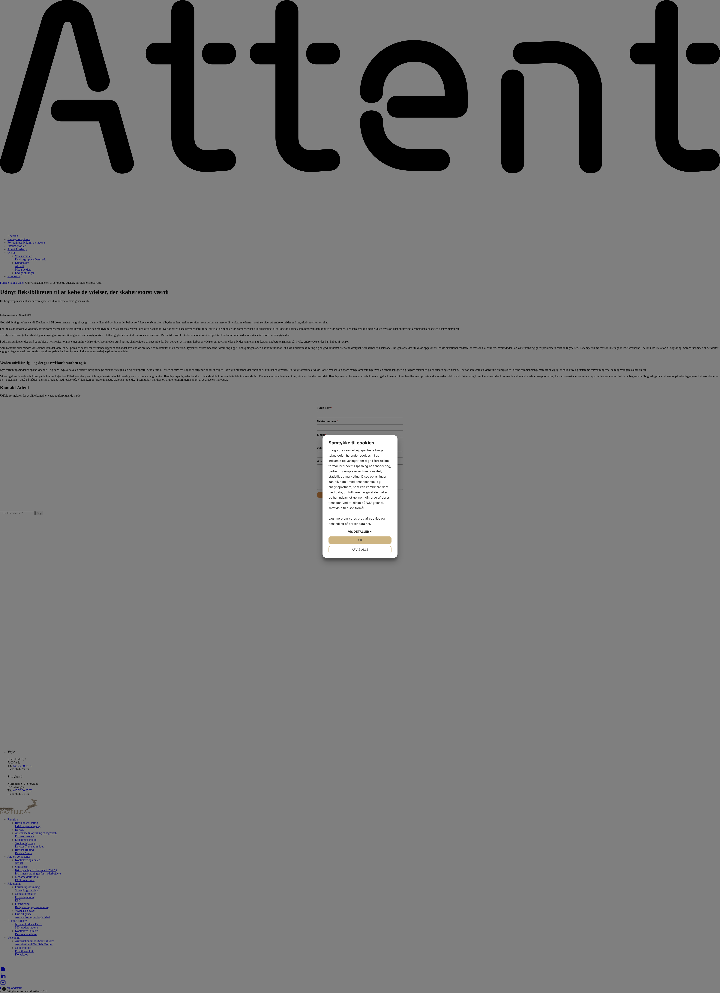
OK (360, 540)
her (368, 524)
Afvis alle (360, 549)
